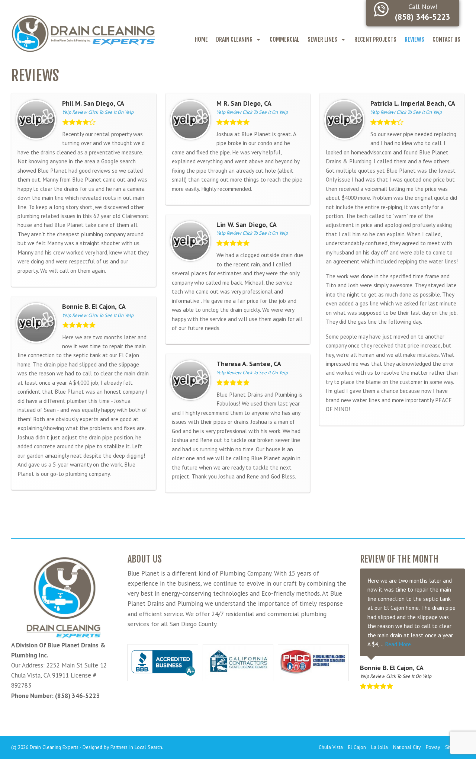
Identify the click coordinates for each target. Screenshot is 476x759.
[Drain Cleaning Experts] (83, 33)
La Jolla (379, 747)
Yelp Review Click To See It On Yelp (98, 112)
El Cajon (357, 747)
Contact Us (446, 39)
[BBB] (163, 662)
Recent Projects (375, 39)
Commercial (284, 39)
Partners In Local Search (136, 747)
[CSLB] (238, 662)
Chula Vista (331, 747)
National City (407, 747)
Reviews (414, 39)
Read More (398, 644)
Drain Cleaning (234, 39)
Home (201, 39)
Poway (433, 747)
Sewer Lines (322, 39)
